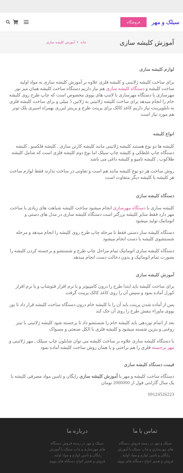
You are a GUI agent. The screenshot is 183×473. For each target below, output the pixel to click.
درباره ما (77, 431)
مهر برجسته (163, 347)
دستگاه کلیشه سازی (125, 88)
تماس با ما (145, 431)
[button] (8, 22)
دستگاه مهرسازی (129, 207)
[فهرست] (26, 22)
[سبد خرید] (15, 22)
